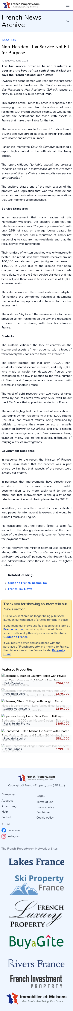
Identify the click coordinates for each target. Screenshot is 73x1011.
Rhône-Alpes (13, 749)
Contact (6, 817)
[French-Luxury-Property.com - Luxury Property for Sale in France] (36, 913)
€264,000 (62, 683)
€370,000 (62, 694)
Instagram (13, 836)
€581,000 (62, 739)
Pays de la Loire (14, 694)
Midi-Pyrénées (14, 683)
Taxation (8, 40)
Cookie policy (45, 818)
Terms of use (44, 802)
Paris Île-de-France (17, 724)
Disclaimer (43, 812)
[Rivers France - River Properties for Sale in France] (36, 963)
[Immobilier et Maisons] (36, 998)
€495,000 (62, 724)
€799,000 (62, 749)
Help (4, 812)
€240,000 (62, 709)
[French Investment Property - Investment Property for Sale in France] (36, 981)
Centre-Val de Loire (17, 709)
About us (7, 801)
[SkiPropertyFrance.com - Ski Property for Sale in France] (36, 884)
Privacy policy (45, 807)
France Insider (13, 629)
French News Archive (21, 21)
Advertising (8, 806)
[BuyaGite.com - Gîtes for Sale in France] (36, 942)
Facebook (13, 830)
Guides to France (15, 637)
